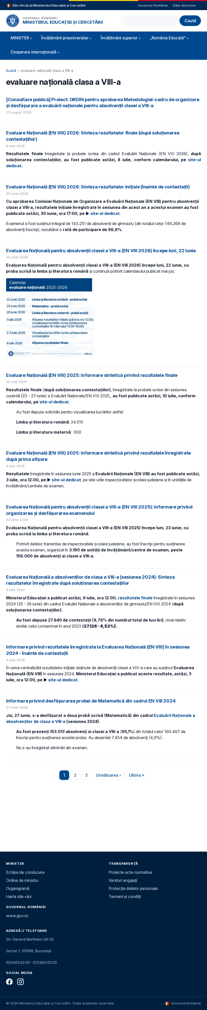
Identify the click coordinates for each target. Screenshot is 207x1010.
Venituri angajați (123, 880)
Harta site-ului (18, 896)
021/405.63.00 (45, 962)
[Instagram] (20, 981)
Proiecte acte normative (130, 872)
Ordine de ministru (22, 880)
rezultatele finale (135, 597)
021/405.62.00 (18, 962)
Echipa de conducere (25, 872)
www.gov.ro (17, 915)
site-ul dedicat (105, 213)
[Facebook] (9, 981)
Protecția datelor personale (133, 888)
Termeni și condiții (125, 896)
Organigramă (17, 888)
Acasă (11, 70)
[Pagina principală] (12, 20)
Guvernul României (153, 5)
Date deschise (184, 5)
